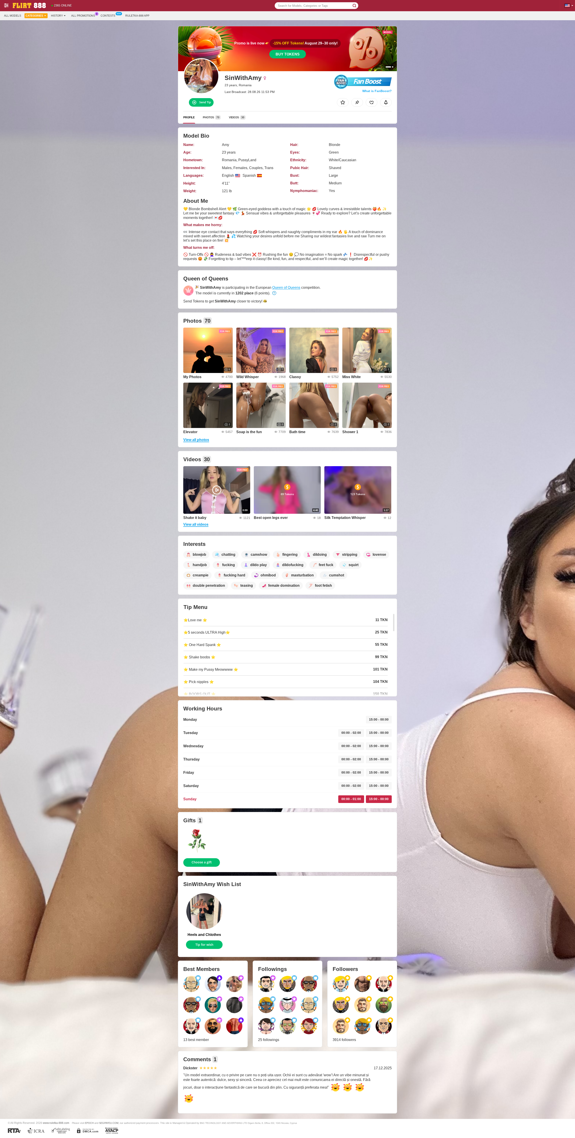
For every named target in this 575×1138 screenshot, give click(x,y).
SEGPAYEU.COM (108, 1123)
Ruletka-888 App (137, 15)
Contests (108, 15)
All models (12, 15)
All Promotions (83, 15)
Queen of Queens (286, 287)
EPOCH (89, 1123)
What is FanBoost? (377, 91)
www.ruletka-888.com (56, 1122)
